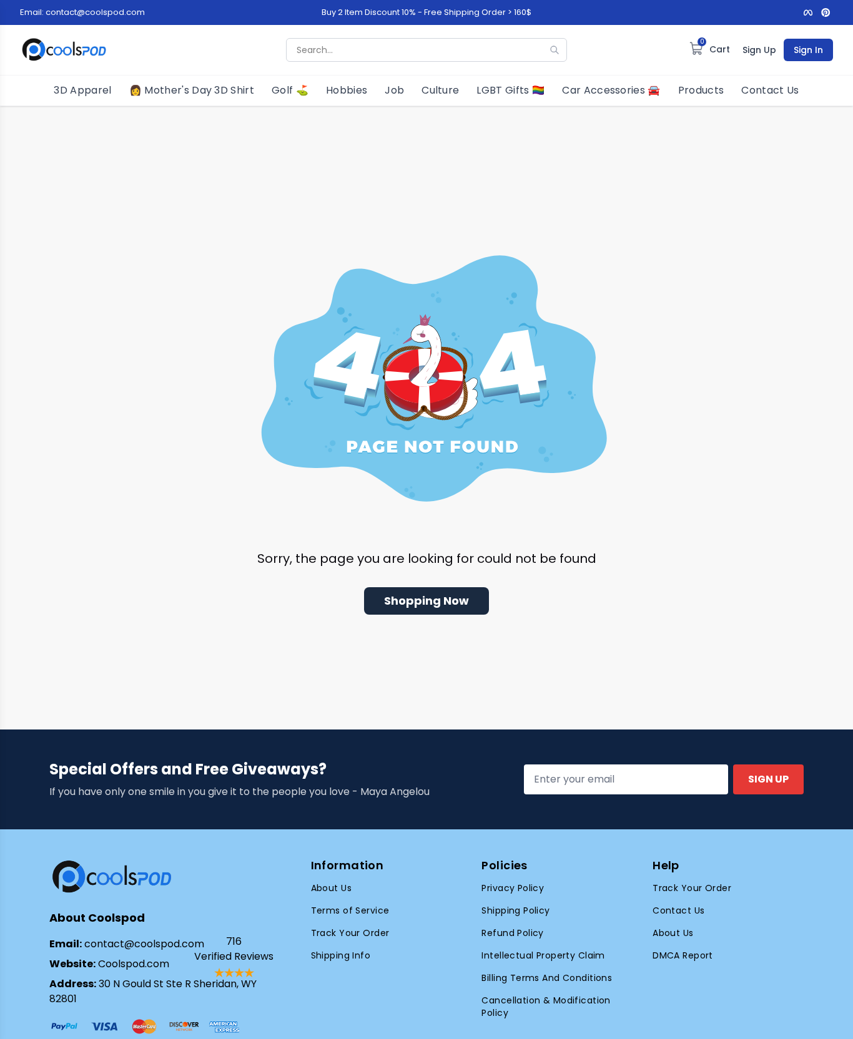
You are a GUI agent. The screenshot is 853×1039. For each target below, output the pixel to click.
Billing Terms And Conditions (546, 978)
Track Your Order (350, 933)
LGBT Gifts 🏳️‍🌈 (510, 90)
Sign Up (759, 50)
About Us (331, 888)
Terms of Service (350, 910)
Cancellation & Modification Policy (545, 1006)
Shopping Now (426, 600)
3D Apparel (82, 90)
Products (701, 90)
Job (394, 90)
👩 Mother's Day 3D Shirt (191, 90)
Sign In (808, 50)
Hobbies (346, 90)
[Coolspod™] (111, 877)
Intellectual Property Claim (542, 955)
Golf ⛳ (290, 90)
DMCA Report (683, 955)
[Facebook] (808, 12)
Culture (440, 90)
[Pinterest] (825, 12)
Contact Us (770, 90)
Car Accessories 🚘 (611, 90)
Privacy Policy (512, 888)
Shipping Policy (515, 910)
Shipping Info (340, 955)
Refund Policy (512, 933)
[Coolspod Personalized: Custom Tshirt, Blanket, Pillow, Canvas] (64, 49)
